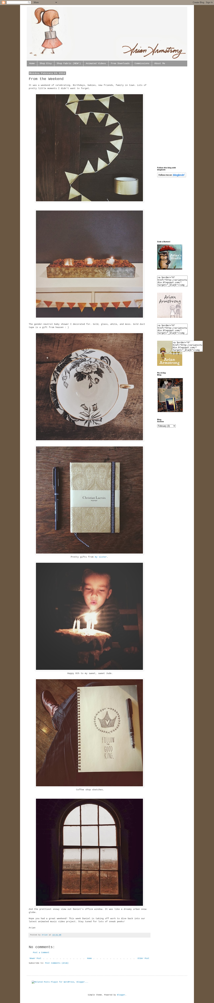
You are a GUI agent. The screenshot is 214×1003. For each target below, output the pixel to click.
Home (32, 63)
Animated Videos (96, 63)
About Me (159, 63)
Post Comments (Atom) (57, 963)
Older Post (143, 958)
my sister (101, 557)
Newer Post (35, 958)
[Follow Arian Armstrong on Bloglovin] (171, 177)
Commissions (142, 63)
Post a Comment (41, 952)
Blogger (121, 995)
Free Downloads (120, 63)
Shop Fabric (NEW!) (69, 63)
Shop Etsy (46, 63)
